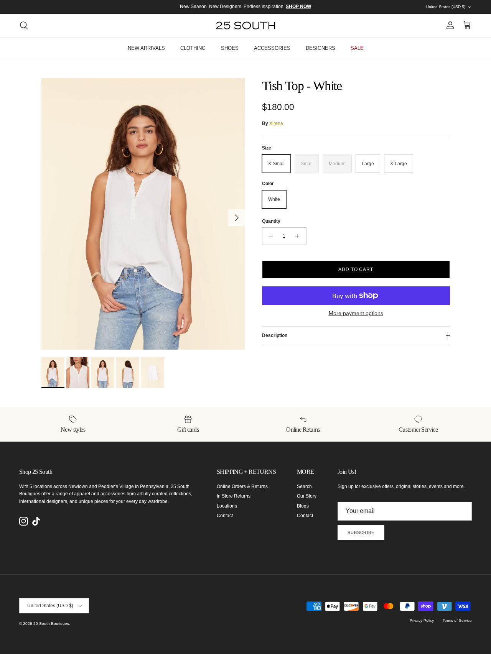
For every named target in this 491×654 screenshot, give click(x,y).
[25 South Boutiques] (245, 25)
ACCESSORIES (272, 48)
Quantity (271, 221)
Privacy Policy (422, 620)
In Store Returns (233, 496)
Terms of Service (457, 620)
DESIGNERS (320, 48)
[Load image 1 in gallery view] (143, 214)
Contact (225, 515)
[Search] (23, 25)
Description (274, 335)
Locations (227, 506)
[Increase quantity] (299, 236)
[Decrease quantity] (269, 236)
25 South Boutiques (51, 623)
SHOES (230, 48)
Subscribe (361, 532)
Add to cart (356, 269)
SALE (357, 48)
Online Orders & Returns (242, 486)
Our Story (306, 496)
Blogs (303, 506)
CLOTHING (193, 48)
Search (304, 486)
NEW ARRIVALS (146, 48)
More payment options (356, 313)
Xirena (276, 123)
